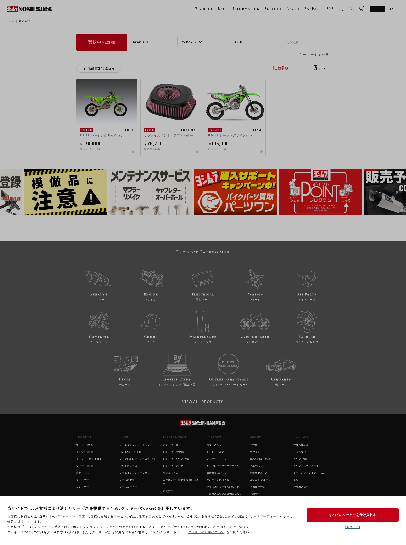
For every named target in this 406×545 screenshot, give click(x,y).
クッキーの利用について (206, 532)
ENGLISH (352, 527)
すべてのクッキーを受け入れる (352, 515)
